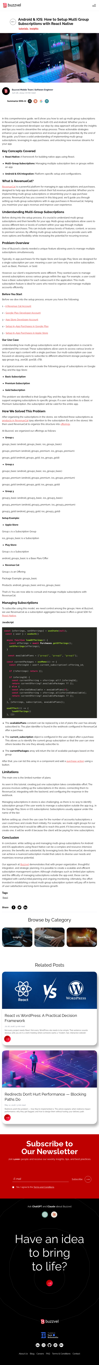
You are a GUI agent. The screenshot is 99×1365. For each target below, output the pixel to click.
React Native (9, 615)
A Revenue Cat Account (18, 306)
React (5, 897)
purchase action (75, 761)
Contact (76, 1353)
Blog (32, 1353)
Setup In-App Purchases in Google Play (27, 326)
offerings (65, 424)
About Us (23, 1353)
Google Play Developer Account (23, 313)
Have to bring (49, 1252)
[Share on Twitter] (19, 907)
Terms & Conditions (61, 1353)
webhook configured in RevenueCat (77, 726)
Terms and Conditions (44, 1187)
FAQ (48, 1353)
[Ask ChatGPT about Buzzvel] (45, 1214)
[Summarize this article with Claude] (35, 101)
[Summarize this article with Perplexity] (47, 101)
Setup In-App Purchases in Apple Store (27, 333)
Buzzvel (24, 864)
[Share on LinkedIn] (25, 907)
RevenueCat (9, 186)
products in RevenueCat (15, 420)
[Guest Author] (6, 91)
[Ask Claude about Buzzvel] (54, 1214)
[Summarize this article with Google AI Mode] (41, 101)
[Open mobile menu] (94, 5)
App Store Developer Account (22, 319)
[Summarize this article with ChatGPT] (30, 101)
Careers (40, 1353)
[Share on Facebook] (13, 907)
